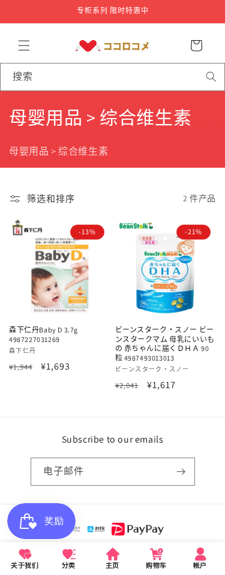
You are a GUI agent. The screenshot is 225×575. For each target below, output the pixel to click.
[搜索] (211, 76)
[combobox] (112, 76)
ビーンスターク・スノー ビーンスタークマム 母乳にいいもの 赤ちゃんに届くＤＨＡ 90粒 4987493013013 (165, 343)
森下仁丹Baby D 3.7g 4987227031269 (43, 334)
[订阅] (181, 472)
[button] (24, 45)
